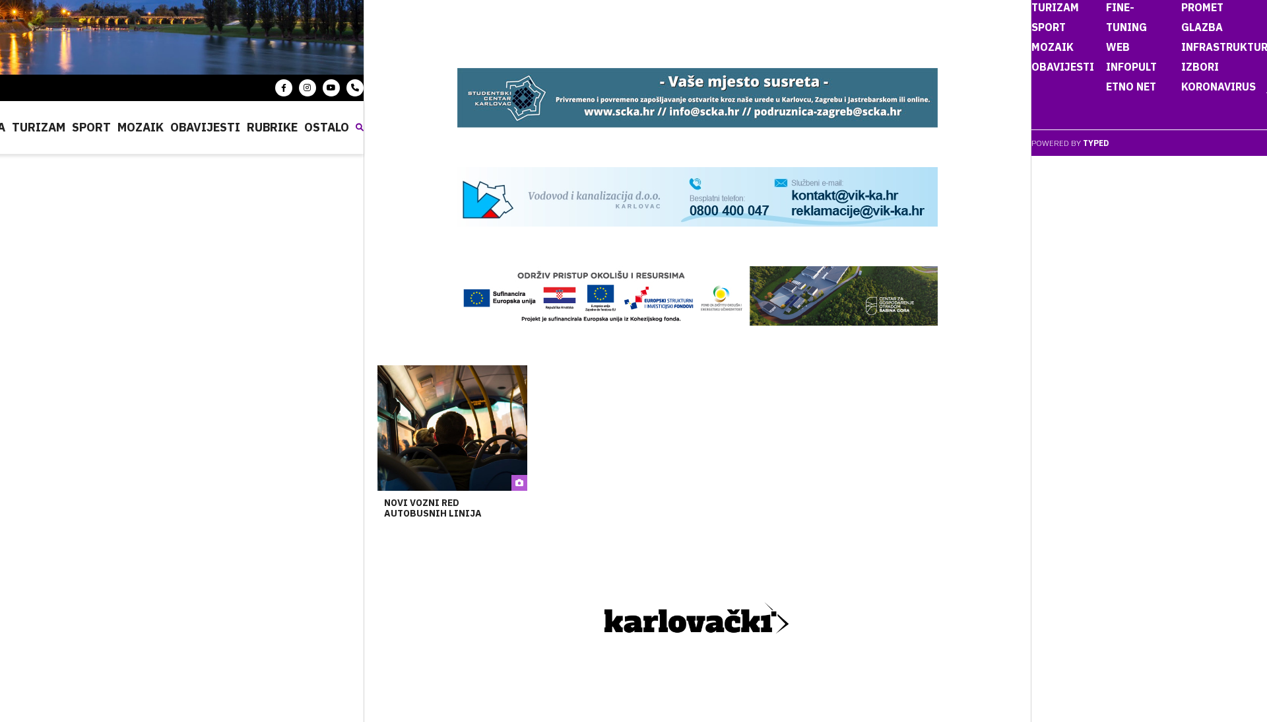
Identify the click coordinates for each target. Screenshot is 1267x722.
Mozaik (140, 127)
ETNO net (1131, 86)
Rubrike (272, 127)
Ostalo (326, 127)
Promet (1202, 7)
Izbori (1200, 66)
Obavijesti (205, 127)
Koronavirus (1218, 86)
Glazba (1202, 27)
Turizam (38, 127)
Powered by (1070, 143)
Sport (91, 127)
